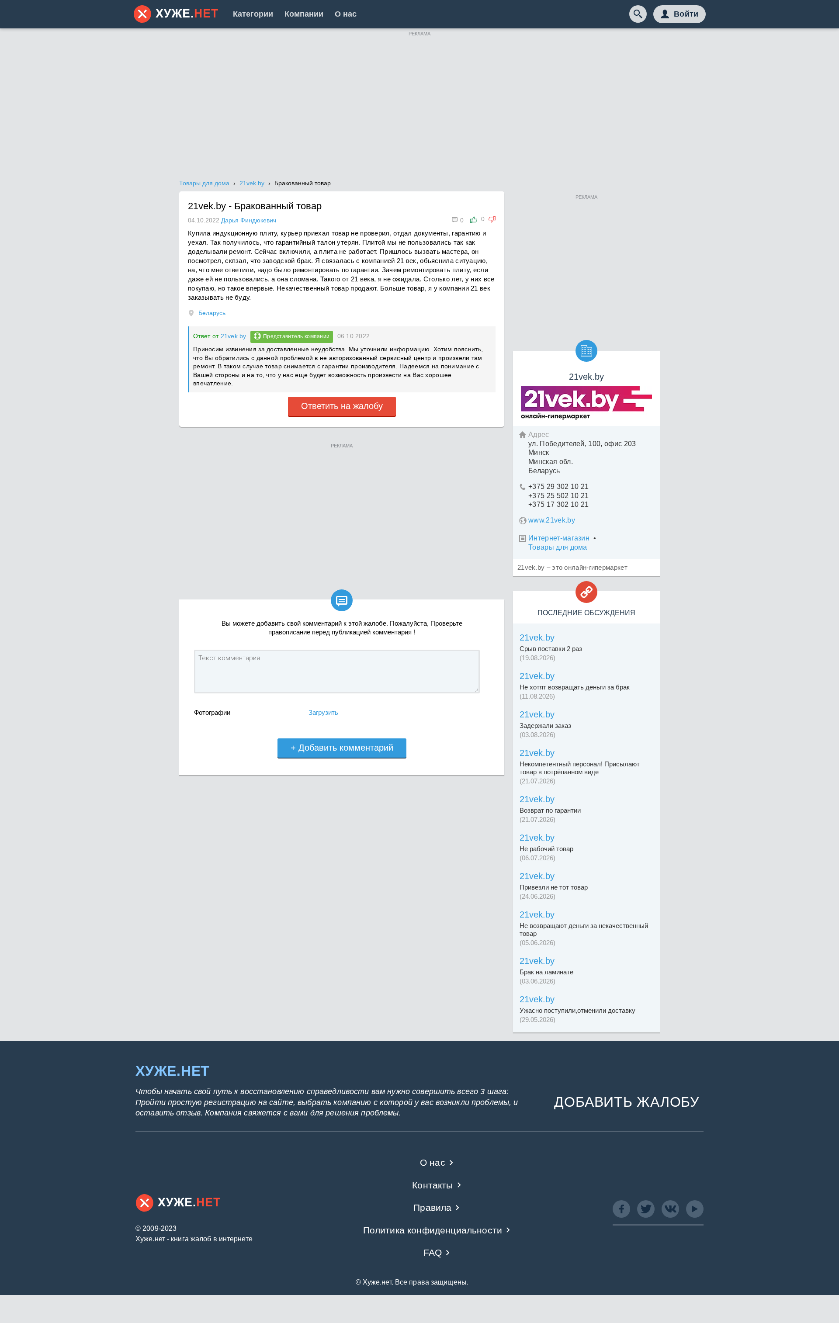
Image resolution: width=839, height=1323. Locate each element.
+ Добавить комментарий (342, 747)
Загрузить (323, 712)
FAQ (432, 1252)
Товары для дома (557, 547)
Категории (253, 14)
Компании (303, 14)
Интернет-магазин (558, 538)
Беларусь (211, 312)
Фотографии (212, 712)
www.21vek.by (551, 520)
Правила (432, 1207)
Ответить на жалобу (342, 406)
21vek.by (233, 335)
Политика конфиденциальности (433, 1230)
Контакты (432, 1185)
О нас (346, 14)
